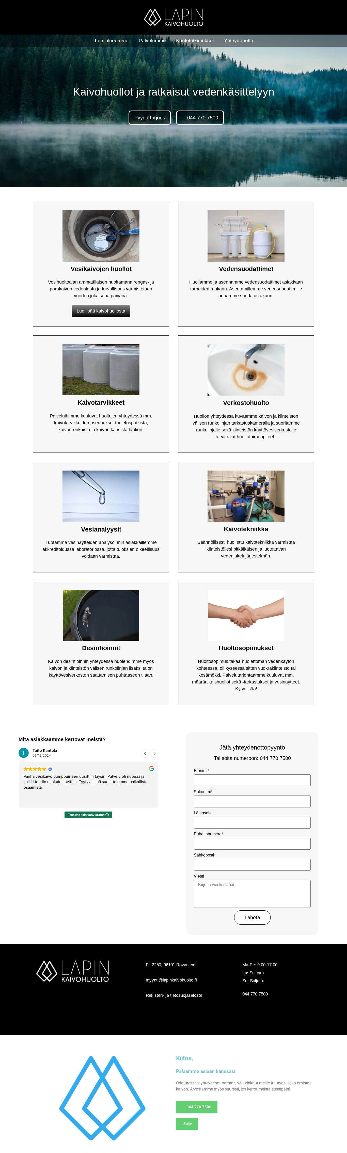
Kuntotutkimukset (195, 40)
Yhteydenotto (238, 40)
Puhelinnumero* (208, 834)
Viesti (199, 876)
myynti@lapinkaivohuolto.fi (171, 980)
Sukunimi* (203, 792)
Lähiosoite (203, 813)
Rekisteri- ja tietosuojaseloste (174, 995)
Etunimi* (201, 771)
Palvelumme (152, 40)
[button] (154, 753)
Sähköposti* (205, 855)
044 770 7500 (255, 994)
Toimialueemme (111, 40)
